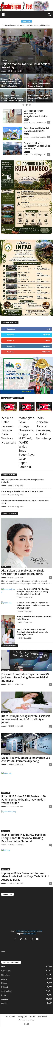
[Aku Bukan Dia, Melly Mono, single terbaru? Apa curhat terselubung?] (26, 533)
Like (48, 319)
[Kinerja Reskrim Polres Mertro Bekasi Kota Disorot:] (8, 615)
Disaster (4, 51)
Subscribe (46, 342)
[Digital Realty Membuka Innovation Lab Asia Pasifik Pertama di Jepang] (26, 735)
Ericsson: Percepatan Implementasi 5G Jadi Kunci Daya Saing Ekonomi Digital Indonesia (25, 668)
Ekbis (26, 125)
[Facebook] (15, 930)
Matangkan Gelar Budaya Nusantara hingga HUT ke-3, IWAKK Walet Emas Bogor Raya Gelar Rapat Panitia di (26, 432)
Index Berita (10, 1007)
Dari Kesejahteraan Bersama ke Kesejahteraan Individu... (26, 25)
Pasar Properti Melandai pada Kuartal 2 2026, (36, 120)
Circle (47, 331)
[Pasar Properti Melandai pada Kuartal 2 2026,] (12, 124)
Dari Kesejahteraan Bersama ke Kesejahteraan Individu (35, 104)
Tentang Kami (22, 1007)
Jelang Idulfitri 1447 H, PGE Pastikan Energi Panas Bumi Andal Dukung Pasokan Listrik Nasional (33, 582)
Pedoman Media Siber (26, 1010)
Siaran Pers (6, 661)
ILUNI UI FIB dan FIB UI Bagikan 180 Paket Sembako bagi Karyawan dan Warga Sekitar (33, 596)
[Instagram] (32, 930)
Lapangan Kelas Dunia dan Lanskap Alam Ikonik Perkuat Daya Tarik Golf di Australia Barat (25, 867)
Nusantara (5, 965)
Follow (46, 325)
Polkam (4, 973)
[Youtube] (37, 930)
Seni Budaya (6, 557)
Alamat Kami (42, 1007)
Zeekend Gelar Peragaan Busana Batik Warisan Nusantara (8, 420)
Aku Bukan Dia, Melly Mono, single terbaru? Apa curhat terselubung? (22, 562)
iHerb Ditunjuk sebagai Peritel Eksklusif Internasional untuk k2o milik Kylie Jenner (32, 622)
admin (3, 61)
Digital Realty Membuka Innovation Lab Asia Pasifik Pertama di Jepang (25, 750)
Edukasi (26, 142)
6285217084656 (29, 924)
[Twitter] (21, 930)
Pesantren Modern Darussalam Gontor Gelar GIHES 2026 (37, 136)
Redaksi (32, 1007)
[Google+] (26, 930)
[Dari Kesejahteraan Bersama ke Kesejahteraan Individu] (12, 107)
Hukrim (4, 994)
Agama (4, 969)
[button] (49, 15)
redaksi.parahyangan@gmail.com (29, 921)
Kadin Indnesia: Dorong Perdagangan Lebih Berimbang (43, 418)
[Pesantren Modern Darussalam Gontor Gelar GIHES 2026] (12, 139)
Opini (26, 110)
